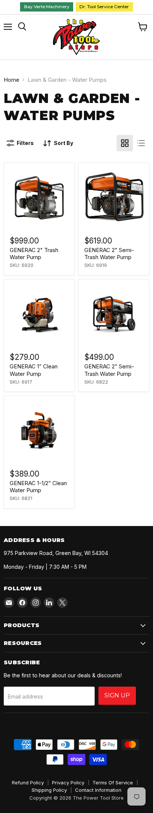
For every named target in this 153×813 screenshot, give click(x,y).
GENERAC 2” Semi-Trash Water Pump (109, 370)
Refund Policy (28, 782)
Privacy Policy (68, 782)
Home (11, 80)
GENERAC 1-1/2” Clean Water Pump (38, 487)
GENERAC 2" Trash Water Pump (34, 253)
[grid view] (125, 143)
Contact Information (98, 790)
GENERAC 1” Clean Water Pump (34, 370)
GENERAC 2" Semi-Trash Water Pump (109, 253)
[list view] (141, 143)
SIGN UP (117, 695)
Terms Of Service (112, 782)
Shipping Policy (49, 790)
